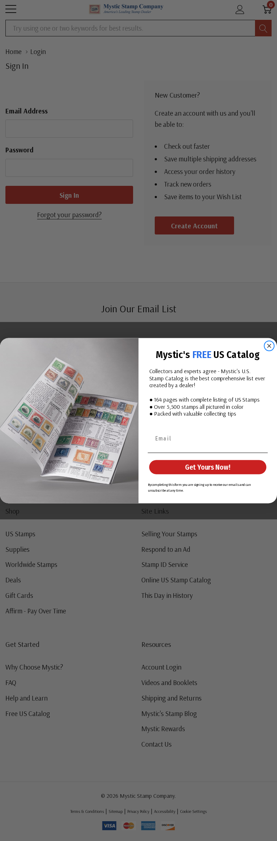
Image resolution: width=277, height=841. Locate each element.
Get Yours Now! (207, 467)
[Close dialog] (269, 345)
